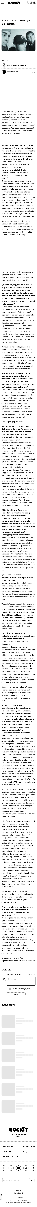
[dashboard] (34, 3)
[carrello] (27, 3)
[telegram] (33, 1168)
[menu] (2, 3)
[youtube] (18, 1168)
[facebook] (3, 1168)
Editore (17, 1191)
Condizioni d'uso (14, 1200)
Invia (16, 994)
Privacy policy (24, 1200)
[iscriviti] (32, 1180)
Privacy (1, 1197)
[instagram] (11, 1168)
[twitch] (25, 1168)
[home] (14, 2)
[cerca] (31, 3)
